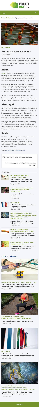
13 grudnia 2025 (15, 238)
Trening (26, 190)
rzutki (23, 150)
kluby (13, 150)
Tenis (24, 177)
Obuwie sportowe (30, 215)
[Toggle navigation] (3, 13)
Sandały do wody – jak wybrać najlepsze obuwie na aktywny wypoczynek (21, 223)
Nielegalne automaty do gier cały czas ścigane (18, 157)
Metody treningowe (16, 190)
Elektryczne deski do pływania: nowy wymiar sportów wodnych (22, 234)
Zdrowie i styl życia (16, 218)
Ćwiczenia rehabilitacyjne (19, 188)
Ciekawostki (5, 47)
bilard (9, 150)
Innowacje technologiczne (19, 229)
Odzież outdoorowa (16, 217)
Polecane (6, 172)
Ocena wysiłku (28, 242)
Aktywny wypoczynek (17, 215)
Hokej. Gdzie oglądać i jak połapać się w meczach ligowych (20, 164)
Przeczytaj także (10, 256)
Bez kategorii (14, 202)
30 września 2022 (6, 54)
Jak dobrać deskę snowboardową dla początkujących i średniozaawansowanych (22, 206)
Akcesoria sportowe (17, 175)
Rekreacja (27, 217)
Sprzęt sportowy (16, 177)
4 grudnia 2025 (14, 250)
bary (6, 150)
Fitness (30, 188)
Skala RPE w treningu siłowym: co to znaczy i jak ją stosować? (23, 247)
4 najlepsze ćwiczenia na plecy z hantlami (22, 195)
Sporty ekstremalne (17, 231)
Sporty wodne (29, 231)
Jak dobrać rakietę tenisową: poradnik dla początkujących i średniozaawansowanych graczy (22, 181)
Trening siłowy (15, 191)
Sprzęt (27, 175)
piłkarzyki (18, 150)
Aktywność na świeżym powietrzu (21, 213)
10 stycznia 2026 (15, 184)
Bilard (3, 73)
